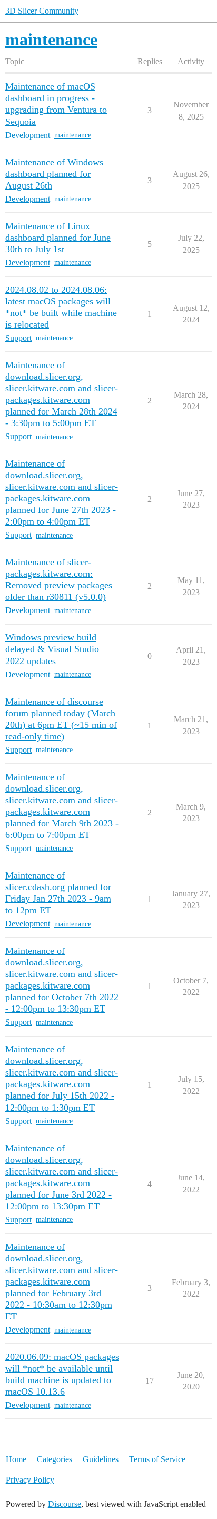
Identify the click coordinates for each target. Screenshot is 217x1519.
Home (16, 1459)
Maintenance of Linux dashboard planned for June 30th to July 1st (58, 237)
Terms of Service (157, 1459)
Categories (54, 1459)
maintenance (72, 135)
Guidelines (101, 1459)
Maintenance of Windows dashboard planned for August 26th (54, 174)
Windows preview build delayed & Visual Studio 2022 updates (52, 649)
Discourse (64, 1504)
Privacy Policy (30, 1479)
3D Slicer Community (41, 10)
